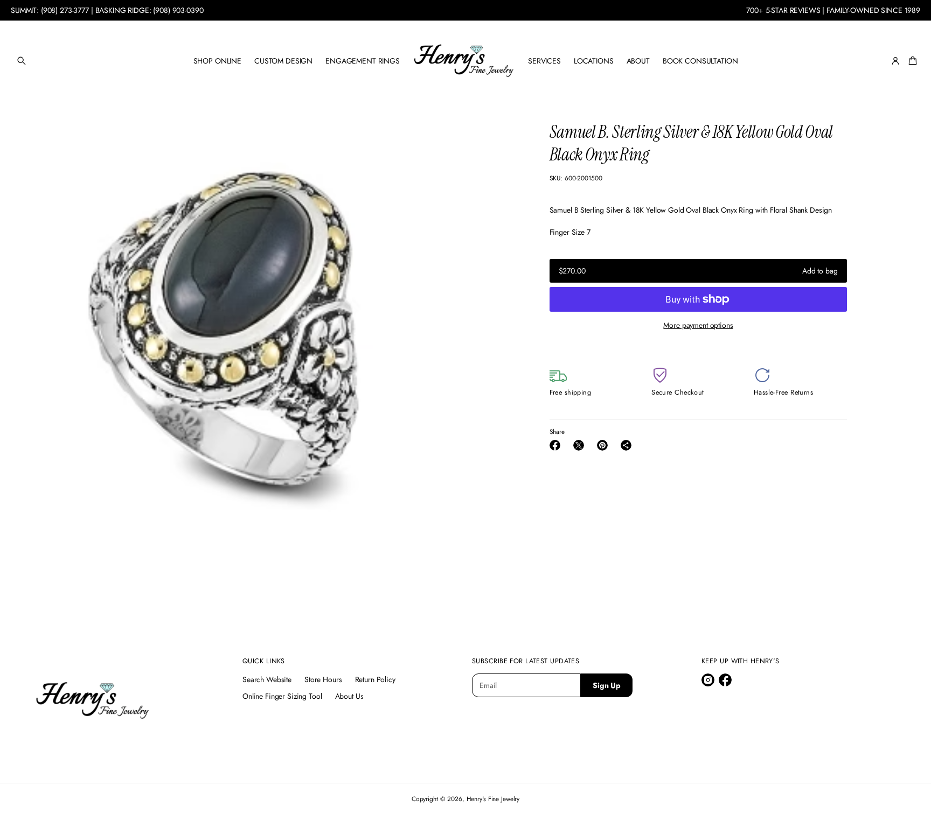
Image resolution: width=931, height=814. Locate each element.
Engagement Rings (362, 60)
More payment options (698, 325)
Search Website (266, 679)
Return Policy (375, 679)
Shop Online (217, 60)
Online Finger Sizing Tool (282, 696)
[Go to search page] (21, 60)
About (638, 60)
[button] (21, 60)
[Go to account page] (895, 60)
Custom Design (283, 60)
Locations (594, 60)
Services (544, 60)
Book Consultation (700, 60)
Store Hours (323, 679)
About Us (349, 696)
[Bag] (911, 60)
